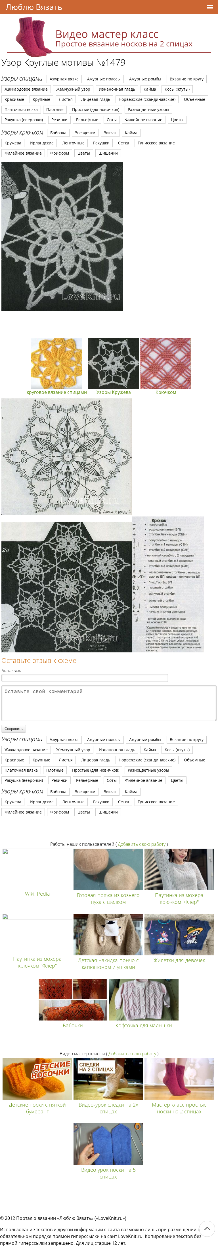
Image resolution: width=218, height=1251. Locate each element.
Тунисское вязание (156, 143)
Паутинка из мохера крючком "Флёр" (179, 898)
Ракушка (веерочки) (24, 119)
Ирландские (42, 143)
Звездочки (85, 132)
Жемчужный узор (73, 89)
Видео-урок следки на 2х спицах (108, 1108)
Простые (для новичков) (95, 109)
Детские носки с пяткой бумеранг (37, 1108)
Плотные (55, 109)
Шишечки (108, 153)
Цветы (177, 119)
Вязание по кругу (187, 79)
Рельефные (87, 119)
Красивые (14, 99)
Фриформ (59, 153)
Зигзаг (110, 132)
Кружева (13, 143)
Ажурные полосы (104, 79)
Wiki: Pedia (37, 893)
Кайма (150, 89)
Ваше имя (11, 670)
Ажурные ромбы (145, 79)
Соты (112, 119)
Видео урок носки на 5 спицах (108, 1173)
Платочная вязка (21, 109)
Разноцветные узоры (148, 109)
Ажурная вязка (64, 79)
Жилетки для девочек (179, 960)
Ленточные (73, 143)
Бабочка (58, 132)
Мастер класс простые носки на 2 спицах (179, 1108)
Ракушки (101, 143)
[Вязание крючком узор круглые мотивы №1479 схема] (62, 236)
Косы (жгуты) (177, 89)
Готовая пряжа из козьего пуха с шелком (108, 898)
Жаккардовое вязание (26, 89)
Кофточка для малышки (144, 1025)
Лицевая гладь (95, 99)
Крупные (41, 99)
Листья (66, 99)
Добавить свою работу (141, 844)
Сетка (123, 143)
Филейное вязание (143, 119)
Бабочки (73, 1025)
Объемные (194, 99)
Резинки (59, 119)
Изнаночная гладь (117, 89)
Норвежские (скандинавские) (147, 99)
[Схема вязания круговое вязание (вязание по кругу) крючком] (66, 513)
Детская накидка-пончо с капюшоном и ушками (108, 963)
